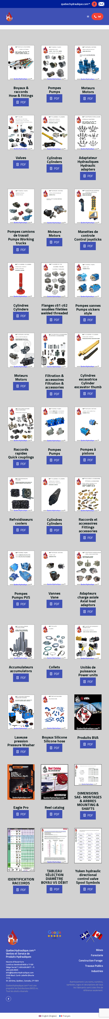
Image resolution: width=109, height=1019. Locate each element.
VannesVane (54, 595)
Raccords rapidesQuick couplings (21, 453)
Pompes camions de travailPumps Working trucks (21, 237)
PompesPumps (54, 89)
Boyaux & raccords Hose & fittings (21, 91)
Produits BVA (87, 737)
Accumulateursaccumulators (21, 669)
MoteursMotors (54, 233)
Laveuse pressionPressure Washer (21, 741)
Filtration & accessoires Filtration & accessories (54, 381)
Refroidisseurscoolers (21, 521)
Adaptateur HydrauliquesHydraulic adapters (87, 163)
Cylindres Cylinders (54, 159)
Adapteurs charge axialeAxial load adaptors (87, 599)
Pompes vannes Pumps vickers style (88, 309)
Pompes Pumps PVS (21, 595)
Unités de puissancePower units (88, 671)
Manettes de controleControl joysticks (87, 235)
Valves (21, 157)
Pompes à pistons (88, 451)
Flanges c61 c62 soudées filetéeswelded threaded (54, 309)
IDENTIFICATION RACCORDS (21, 881)
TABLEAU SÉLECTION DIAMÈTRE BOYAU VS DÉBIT (54, 876)
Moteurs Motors (88, 90)
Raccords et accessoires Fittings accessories (88, 525)
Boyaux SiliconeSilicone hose (54, 739)
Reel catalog (54, 807)
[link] (21, 62)
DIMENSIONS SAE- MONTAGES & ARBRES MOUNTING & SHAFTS (88, 800)
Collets (54, 667)
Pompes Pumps (54, 451)
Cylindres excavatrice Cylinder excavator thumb (88, 381)
